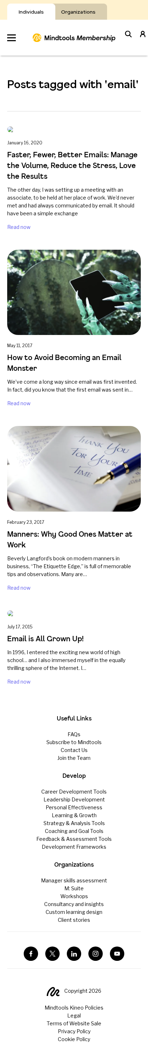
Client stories (74, 920)
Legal (74, 1015)
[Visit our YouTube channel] (117, 954)
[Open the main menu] (11, 37)
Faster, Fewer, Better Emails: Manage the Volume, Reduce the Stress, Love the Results (72, 165)
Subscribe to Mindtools (74, 742)
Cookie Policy (74, 1039)
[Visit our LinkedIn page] (74, 954)
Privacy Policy (74, 1031)
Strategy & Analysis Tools (74, 823)
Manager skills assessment (74, 880)
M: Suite (74, 888)
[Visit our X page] (52, 954)
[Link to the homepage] (74, 37)
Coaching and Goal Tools (74, 831)
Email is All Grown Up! (45, 638)
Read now (19, 227)
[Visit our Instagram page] (95, 954)
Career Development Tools (74, 792)
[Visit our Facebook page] (31, 954)
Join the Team (74, 758)
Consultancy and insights (74, 904)
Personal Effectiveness (74, 807)
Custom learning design (74, 912)
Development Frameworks (74, 847)
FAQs (74, 734)
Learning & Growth (74, 815)
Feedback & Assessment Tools (74, 839)
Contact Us (74, 750)
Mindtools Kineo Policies (74, 1008)
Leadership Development (74, 799)
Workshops (74, 896)
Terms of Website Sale (74, 1023)
